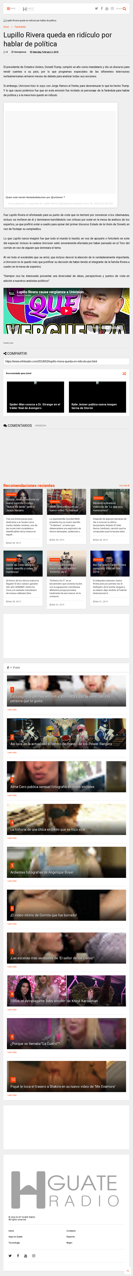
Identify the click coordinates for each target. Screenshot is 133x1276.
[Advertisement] (29, 455)
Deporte (70, 1237)
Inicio (6, 26)
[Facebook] (102, 8)
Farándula (20, 26)
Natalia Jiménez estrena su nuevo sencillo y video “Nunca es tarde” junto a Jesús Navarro (22, 505)
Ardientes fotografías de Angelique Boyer (42, 872)
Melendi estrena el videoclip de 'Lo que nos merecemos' (108, 507)
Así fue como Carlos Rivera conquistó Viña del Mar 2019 (109, 568)
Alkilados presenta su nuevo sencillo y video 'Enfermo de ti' (63, 568)
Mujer (69, 1243)
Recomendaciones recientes (29, 485)
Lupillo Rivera (50, 203)
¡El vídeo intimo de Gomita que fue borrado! (43, 915)
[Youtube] (106, 8)
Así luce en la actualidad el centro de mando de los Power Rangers (61, 744)
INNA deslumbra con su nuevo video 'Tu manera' (64, 508)
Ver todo (123, 485)
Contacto (71, 1231)
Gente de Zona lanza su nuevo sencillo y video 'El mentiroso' (21, 568)
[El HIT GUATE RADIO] (28, 9)
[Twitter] (96, 8)
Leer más (12, 709)
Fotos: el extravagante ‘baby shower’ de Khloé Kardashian (54, 1001)
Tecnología (14, 1243)
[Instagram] (112, 8)
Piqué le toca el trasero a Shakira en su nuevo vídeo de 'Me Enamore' (63, 1086)
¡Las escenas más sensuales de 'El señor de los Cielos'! (52, 958)
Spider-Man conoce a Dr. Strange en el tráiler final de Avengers (35, 406)
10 (13, 1080)
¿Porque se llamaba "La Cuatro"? (35, 1044)
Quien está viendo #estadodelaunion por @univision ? (35, 197)
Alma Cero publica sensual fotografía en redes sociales (52, 787)
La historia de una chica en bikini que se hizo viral (47, 829)
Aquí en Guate (15, 1237)
